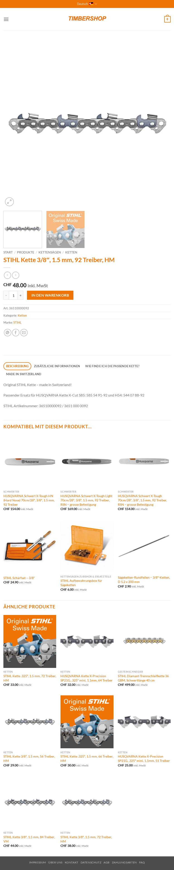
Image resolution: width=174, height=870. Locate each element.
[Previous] (12, 123)
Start (8, 252)
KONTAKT (71, 862)
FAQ (142, 862)
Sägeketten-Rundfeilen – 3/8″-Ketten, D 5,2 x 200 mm (144, 579)
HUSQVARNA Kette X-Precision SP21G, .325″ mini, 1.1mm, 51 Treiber (144, 758)
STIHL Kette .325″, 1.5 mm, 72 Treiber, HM (29, 678)
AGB (107, 862)
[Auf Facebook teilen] (15, 332)
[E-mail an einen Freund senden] (24, 332)
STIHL (17, 322)
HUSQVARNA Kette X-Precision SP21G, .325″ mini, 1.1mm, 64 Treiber (86, 678)
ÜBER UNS (55, 862)
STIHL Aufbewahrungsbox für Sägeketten (81, 583)
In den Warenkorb (50, 295)
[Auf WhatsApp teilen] (7, 332)
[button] (6, 19)
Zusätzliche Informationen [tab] (57, 366)
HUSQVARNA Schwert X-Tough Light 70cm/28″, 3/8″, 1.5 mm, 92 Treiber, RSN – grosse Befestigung (86, 500)
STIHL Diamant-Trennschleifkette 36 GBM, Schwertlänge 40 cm (143, 678)
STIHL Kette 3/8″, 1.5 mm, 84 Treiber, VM (29, 839)
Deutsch (82, 4)
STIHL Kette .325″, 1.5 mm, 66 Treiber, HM (86, 758)
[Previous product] (15, 275)
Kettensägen (50, 252)
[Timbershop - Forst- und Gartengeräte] (87, 19)
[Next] (161, 123)
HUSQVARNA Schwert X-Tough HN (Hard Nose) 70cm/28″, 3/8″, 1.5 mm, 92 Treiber (29, 500)
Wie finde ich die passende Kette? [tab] (112, 366)
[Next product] (7, 275)
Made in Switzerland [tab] (23, 374)
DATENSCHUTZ (91, 862)
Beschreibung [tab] (17, 366)
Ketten (71, 252)
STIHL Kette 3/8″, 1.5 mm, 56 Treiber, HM (29, 758)
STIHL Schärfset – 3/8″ (19, 578)
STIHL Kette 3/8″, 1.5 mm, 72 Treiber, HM (86, 839)
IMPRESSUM (37, 862)
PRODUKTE (25, 252)
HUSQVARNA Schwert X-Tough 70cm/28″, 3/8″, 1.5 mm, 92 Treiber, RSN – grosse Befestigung (142, 500)
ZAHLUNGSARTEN (124, 862)
